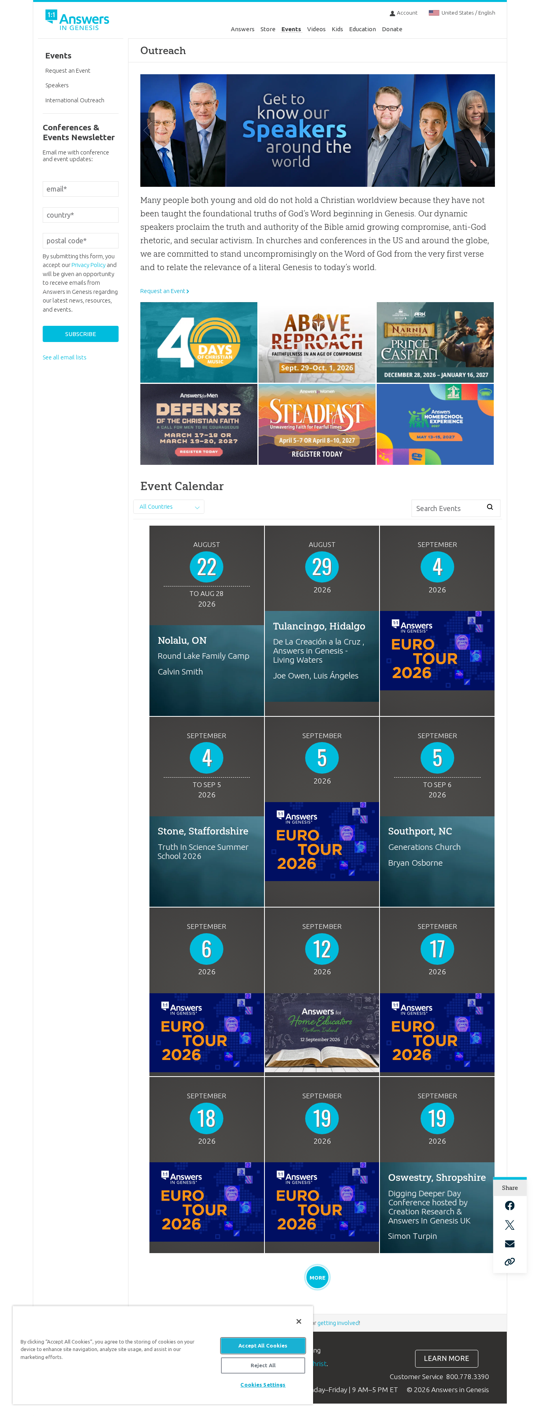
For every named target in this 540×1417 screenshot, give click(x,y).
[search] (490, 507)
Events (291, 29)
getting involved (338, 1322)
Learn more (446, 1358)
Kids (337, 29)
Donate (392, 29)
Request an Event (162, 291)
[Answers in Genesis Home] (78, 21)
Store (268, 29)
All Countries (156, 506)
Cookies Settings (262, 1384)
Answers (243, 29)
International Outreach (74, 100)
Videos (316, 29)
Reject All (263, 1365)
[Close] (299, 1321)
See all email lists (65, 357)
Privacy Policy (89, 264)
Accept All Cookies (262, 1345)
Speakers (57, 85)
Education (362, 29)
